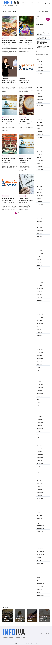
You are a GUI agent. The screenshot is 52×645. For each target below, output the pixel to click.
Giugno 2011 (39, 472)
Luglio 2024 (39, 111)
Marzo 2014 (39, 375)
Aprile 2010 (39, 512)
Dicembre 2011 (40, 454)
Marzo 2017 (39, 271)
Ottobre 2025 (39, 73)
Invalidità (38, 566)
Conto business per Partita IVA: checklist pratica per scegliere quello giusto (43, 33)
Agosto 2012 (39, 431)
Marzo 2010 (39, 515)
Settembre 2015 (40, 323)
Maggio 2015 (39, 335)
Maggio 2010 (39, 509)
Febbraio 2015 (40, 343)
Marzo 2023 (39, 157)
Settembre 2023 (40, 140)
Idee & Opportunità (24, 4)
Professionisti (30, 2)
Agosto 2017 (39, 256)
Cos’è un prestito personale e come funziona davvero (43, 38)
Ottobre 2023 (39, 137)
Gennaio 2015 (39, 346)
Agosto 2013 (39, 396)
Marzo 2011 (39, 480)
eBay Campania (40, 539)
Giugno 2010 (39, 506)
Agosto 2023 (39, 143)
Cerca (37, 16)
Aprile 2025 (39, 84)
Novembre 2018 (40, 230)
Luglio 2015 (39, 329)
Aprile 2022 (39, 189)
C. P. (4, 123)
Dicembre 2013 (40, 384)
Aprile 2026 (39, 64)
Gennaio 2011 (39, 486)
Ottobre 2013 (39, 390)
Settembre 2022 (40, 175)
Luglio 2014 (39, 364)
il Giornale (39, 557)
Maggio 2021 (39, 221)
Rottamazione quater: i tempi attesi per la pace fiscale (9, 82)
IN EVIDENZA (39, 560)
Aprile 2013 (39, 407)
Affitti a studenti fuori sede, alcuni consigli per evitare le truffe (42, 28)
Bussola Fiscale (5, 38)
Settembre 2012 (40, 428)
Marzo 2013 (39, 410)
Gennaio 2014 (39, 381)
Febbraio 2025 (40, 90)
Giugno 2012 (39, 437)
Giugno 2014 (39, 367)
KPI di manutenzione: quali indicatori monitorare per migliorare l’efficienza (42, 42)
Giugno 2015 (39, 332)
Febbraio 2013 (40, 413)
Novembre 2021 (40, 204)
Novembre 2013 (40, 387)
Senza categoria (40, 598)
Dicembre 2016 (40, 279)
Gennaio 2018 (39, 242)
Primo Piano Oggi (40, 595)
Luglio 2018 (39, 233)
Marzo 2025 (39, 87)
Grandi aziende (40, 548)
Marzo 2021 (39, 227)
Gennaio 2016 (39, 311)
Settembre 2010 (40, 498)
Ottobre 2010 (39, 495)
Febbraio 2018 (40, 239)
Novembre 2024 (40, 99)
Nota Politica (39, 589)
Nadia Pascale (5, 44)
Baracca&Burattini (40, 528)
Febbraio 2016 (40, 309)
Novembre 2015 (40, 317)
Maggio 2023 (39, 151)
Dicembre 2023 (40, 131)
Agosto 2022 (39, 177)
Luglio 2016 (39, 294)
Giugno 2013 (39, 402)
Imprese (22, 2)
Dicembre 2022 (40, 166)
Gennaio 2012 (39, 451)
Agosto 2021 (39, 212)
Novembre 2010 (40, 492)
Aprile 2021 (39, 224)
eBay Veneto (39, 542)
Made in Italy (36, 2)
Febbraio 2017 (39, 274)
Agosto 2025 (39, 79)
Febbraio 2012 (40, 448)
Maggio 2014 (39, 370)
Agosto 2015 (39, 326)
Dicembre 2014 (40, 349)
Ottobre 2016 (39, 285)
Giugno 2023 (39, 148)
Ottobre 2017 (39, 250)
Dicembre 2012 (40, 419)
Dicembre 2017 (40, 244)
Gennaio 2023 (40, 163)
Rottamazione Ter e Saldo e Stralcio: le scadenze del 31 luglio (25, 82)
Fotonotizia (39, 545)
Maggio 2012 (39, 440)
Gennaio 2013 (39, 416)
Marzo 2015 (39, 341)
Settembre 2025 (40, 76)
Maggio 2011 (39, 474)
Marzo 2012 (39, 445)
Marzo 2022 (39, 192)
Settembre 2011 (40, 463)
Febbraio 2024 (40, 125)
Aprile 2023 (39, 154)
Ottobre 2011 (39, 460)
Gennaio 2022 (40, 198)
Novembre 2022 (40, 169)
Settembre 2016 (40, 288)
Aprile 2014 (39, 373)
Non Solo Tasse (40, 586)
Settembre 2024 (40, 105)
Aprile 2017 (39, 268)
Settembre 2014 (40, 358)
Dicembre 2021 (40, 201)
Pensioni (38, 592)
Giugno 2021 (39, 218)
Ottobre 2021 (39, 207)
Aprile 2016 (39, 303)
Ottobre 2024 (39, 102)
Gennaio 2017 (39, 276)
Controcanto (39, 537)
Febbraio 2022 (40, 195)
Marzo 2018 (39, 236)
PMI (25, 2)
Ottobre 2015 (39, 320)
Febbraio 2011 (39, 483)
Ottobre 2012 (39, 425)
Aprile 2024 (39, 119)
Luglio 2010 (39, 504)
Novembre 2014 (40, 352)
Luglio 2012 (39, 434)
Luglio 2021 (39, 215)
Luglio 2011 (39, 469)
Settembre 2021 (40, 210)
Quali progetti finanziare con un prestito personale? (43, 47)
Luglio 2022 (39, 180)
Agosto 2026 (39, 61)
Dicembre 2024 (40, 96)
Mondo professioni (40, 583)
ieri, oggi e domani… (41, 554)
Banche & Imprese (40, 525)
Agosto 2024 (39, 108)
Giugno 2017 (39, 262)
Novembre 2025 (40, 70)
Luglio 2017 (39, 259)
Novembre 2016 (40, 282)
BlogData (29, 643)
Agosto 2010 (39, 501)
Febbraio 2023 (40, 160)
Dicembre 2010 (40, 489)
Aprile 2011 (39, 477)
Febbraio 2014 (40, 378)
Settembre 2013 (40, 393)
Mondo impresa (40, 580)
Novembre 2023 (40, 134)
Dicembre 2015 (40, 314)
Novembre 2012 (40, 422)
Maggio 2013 (39, 405)
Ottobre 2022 (39, 172)
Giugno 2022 (39, 183)
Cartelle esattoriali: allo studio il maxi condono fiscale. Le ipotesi (25, 42)
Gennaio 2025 (40, 93)
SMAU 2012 (39, 601)
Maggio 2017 (39, 265)
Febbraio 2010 (40, 518)
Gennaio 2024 (40, 128)
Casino (38, 534)
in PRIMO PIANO (40, 563)
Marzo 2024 (39, 122)
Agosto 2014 (39, 361)
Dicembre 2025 (40, 67)
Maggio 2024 (39, 116)
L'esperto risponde (40, 569)
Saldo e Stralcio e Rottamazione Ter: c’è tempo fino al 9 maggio (26, 121)
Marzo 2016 (39, 306)
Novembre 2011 (40, 457)
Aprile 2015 (39, 338)
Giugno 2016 (39, 297)
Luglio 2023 (39, 145)
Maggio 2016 (39, 300)
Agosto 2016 (39, 291)
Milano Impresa (40, 574)
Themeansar (34, 643)
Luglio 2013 (39, 399)
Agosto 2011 (39, 466)
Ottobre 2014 (39, 355)
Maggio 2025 (39, 81)
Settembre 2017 (40, 253)
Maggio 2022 (39, 186)
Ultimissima (39, 603)
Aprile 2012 (39, 442)
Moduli (38, 577)
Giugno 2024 (39, 113)
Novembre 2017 (40, 247)
